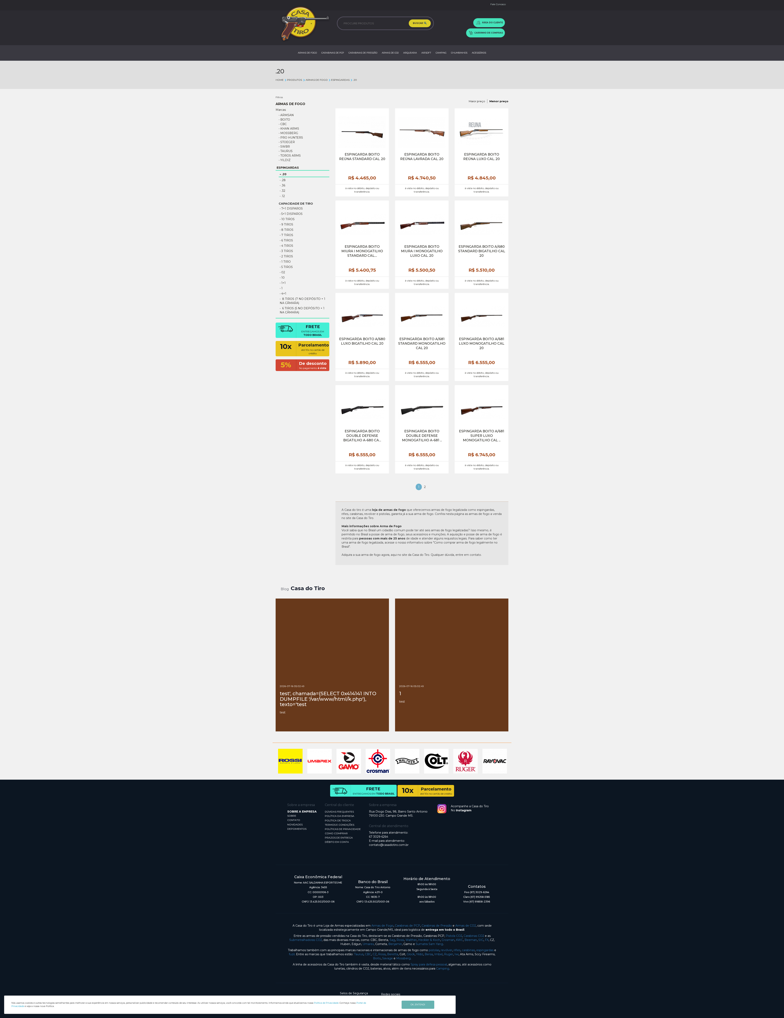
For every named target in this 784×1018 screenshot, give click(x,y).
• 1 (281, 288)
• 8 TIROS (286, 230)
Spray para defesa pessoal (429, 964)
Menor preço (498, 101)
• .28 (283, 180)
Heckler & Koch (429, 940)
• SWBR (284, 146)
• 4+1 (283, 293)
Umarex (368, 944)
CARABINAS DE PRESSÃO (363, 52)
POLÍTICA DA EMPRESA (339, 815)
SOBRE (291, 815)
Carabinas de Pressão (437, 925)
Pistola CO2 (454, 936)
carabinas (468, 950)
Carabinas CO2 (474, 936)
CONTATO (293, 820)
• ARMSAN (286, 115)
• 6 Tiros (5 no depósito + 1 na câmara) (302, 310)
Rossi (400, 940)
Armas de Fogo (382, 925)
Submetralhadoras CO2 (305, 940)
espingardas (484, 950)
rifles (457, 950)
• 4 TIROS (286, 246)
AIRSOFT (426, 52)
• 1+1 (283, 283)
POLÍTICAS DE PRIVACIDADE (343, 829)
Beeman (470, 940)
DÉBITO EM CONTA (337, 841)
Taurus (358, 954)
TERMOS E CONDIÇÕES (339, 824)
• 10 (282, 277)
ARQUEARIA (410, 52)
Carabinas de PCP (407, 925)
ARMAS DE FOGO (307, 52)
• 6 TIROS (286, 240)
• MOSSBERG (288, 133)
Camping (442, 968)
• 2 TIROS (286, 256)
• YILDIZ (285, 160)
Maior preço (477, 101)
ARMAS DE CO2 (390, 52)
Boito (377, 958)
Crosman (448, 940)
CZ (375, 954)
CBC (368, 954)
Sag (392, 940)
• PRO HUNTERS (291, 137)
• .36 (282, 185)
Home (280, 79)
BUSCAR (418, 23)
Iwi (456, 954)
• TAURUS (286, 151)
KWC (459, 940)
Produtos (294, 79)
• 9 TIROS (286, 224)
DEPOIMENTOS (296, 828)
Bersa (429, 954)
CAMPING (441, 52)
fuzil (292, 954)
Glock (411, 954)
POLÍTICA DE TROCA (338, 820)
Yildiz (419, 954)
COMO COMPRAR (336, 833)
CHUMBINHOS (459, 52)
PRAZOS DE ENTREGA (339, 837)
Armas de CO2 (465, 925)
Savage (387, 958)
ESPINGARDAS (340, 79)
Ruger (448, 954)
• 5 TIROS (286, 267)
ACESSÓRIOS (479, 52)
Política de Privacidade (326, 1002)
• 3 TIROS (286, 251)
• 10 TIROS (287, 219)
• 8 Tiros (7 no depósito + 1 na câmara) (302, 301)
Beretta (392, 954)
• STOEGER (287, 142)
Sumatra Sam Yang (429, 944)
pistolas (434, 950)
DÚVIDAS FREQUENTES (339, 811)
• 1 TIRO (285, 261)
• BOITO (284, 119)
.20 (355, 79)
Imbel (438, 954)
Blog (285, 589)
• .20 (283, 174)
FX (487, 940)
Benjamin (395, 944)
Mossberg (403, 958)
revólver (446, 950)
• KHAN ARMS (289, 128)
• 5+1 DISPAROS (291, 214)
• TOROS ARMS (290, 155)
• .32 (282, 191)
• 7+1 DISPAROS (291, 208)
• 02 (282, 272)
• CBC (283, 124)
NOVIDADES (295, 824)
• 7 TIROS (286, 235)
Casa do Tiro (308, 588)
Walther (411, 940)
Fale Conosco (498, 4)
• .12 (282, 196)
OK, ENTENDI (418, 1004)
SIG (480, 940)
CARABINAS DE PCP (332, 52)
